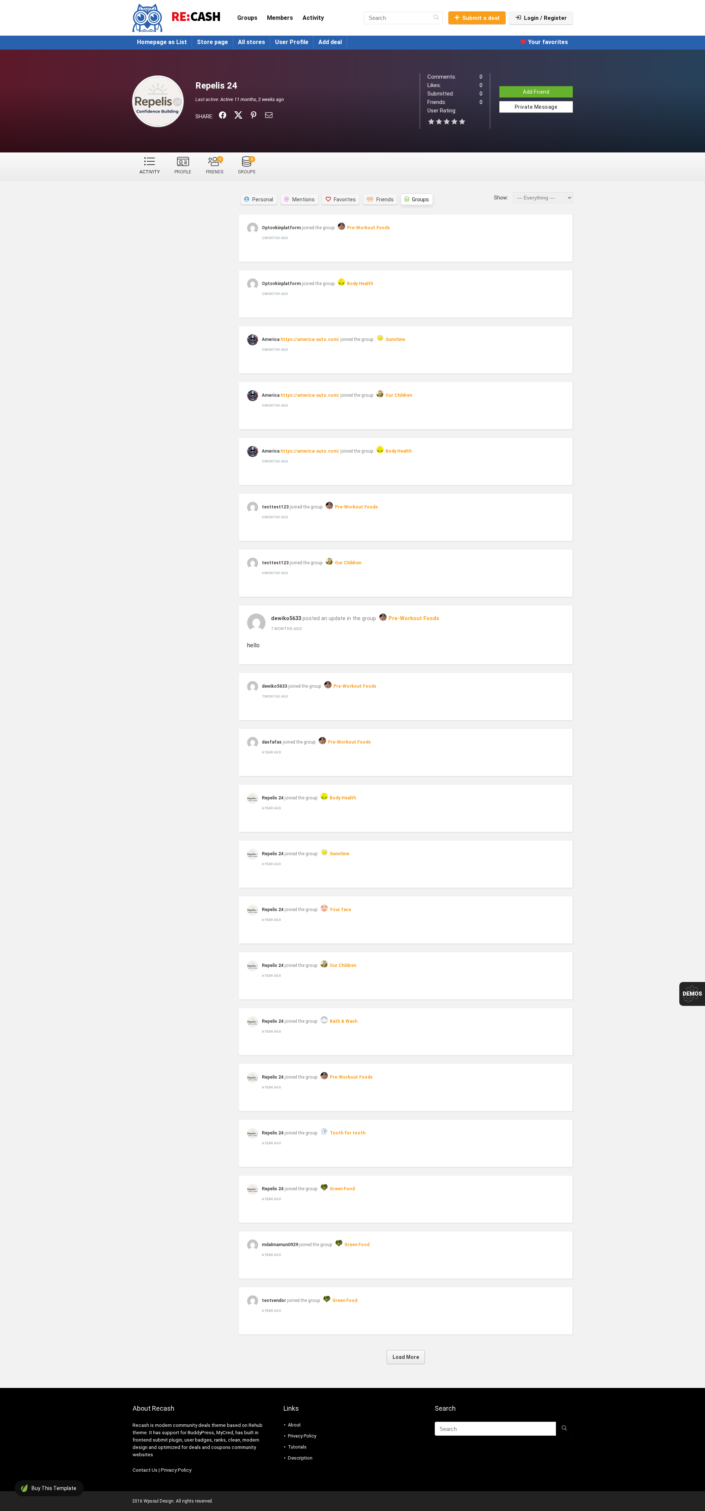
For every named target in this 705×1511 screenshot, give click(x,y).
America (271, 339)
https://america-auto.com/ (310, 339)
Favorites (345, 199)
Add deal (330, 42)
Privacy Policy (176, 1470)
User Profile (291, 42)
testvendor (274, 1300)
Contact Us (145, 1470)
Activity (313, 17)
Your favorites (547, 42)
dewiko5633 (286, 618)
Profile (182, 172)
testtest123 (275, 507)
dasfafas (272, 742)
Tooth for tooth (347, 1133)
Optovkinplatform (281, 227)
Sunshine (395, 339)
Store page (212, 42)
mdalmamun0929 (280, 1244)
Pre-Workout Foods (368, 227)
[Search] (436, 18)
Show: (501, 198)
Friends (214, 166)
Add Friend (536, 91)
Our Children (399, 395)
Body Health (360, 283)
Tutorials (297, 1447)
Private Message (536, 106)
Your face (340, 909)
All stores (251, 42)
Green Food (342, 1188)
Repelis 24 (272, 798)
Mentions (303, 199)
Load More (406, 1357)
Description (300, 1458)
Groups (247, 17)
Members (280, 17)
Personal (262, 199)
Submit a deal (480, 18)
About (294, 1425)
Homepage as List (162, 42)
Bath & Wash (343, 1021)
